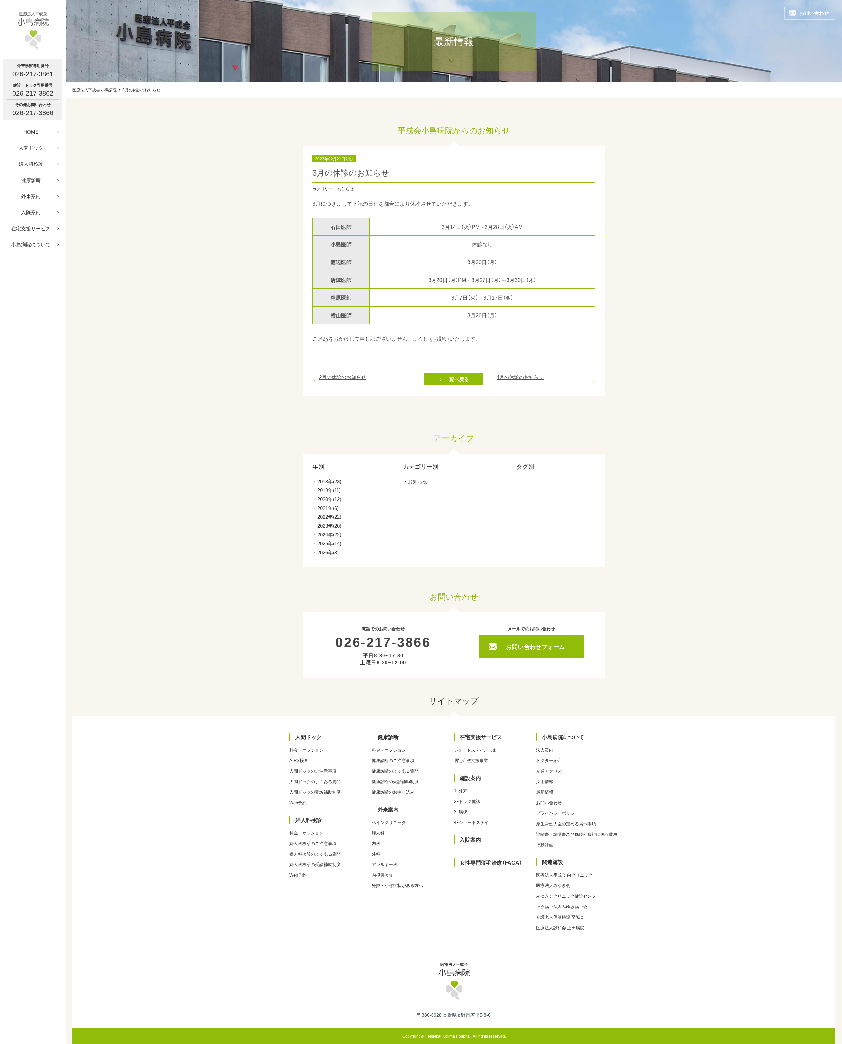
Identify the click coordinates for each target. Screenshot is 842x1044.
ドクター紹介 (549, 760)
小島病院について (31, 244)
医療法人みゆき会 (553, 885)
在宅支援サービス (31, 228)
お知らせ (418, 481)
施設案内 (470, 778)
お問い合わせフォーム (535, 646)
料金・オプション (306, 750)
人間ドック (31, 147)
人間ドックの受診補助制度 (315, 792)
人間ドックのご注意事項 (312, 771)
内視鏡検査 (382, 875)
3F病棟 (460, 811)
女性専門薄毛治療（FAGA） (491, 862)
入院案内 (31, 212)
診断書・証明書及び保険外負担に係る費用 (576, 834)
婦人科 (378, 833)
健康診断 (31, 180)
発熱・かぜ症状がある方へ (397, 885)
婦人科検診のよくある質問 (315, 854)
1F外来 (460, 790)
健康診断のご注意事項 (393, 760)
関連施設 (552, 862)
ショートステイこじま (475, 750)
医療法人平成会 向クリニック (564, 875)
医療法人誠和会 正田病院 (560, 927)
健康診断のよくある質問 (395, 771)
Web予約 (298, 802)
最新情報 (544, 792)
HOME (30, 131)
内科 (376, 843)
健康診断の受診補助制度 (395, 781)
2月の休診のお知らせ (342, 377)
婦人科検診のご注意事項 (312, 843)
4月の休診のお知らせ (520, 377)
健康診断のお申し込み (393, 792)
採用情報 (544, 781)
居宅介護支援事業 (471, 760)
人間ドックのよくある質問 (315, 781)
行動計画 (544, 844)
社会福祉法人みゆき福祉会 (561, 906)
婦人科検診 (31, 163)
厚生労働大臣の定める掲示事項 (566, 823)
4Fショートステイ (471, 822)
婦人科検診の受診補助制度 (315, 864)
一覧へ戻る (456, 379)
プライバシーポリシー (557, 813)
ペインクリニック (389, 822)
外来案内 (31, 196)
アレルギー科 (384, 864)
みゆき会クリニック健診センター (568, 896)
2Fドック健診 (467, 801)
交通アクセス (549, 771)
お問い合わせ (549, 802)
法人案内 (544, 750)
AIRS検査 (298, 760)
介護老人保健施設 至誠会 (560, 917)
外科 (376, 854)
